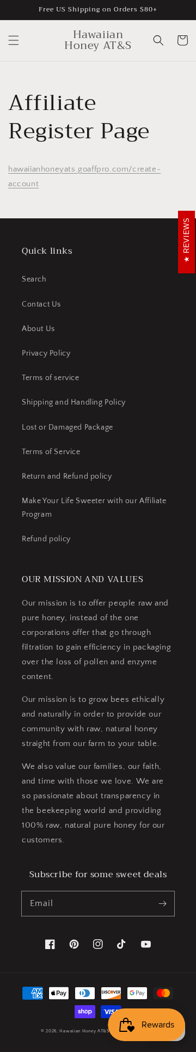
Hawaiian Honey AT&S (84, 1031)
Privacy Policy (46, 353)
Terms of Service (51, 452)
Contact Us (41, 304)
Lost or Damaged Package (67, 427)
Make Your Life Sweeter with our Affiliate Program (94, 508)
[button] (14, 40)
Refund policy (46, 539)
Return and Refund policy (67, 476)
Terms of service (50, 378)
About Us (38, 329)
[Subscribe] (162, 903)
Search (34, 279)
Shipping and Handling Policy (74, 402)
